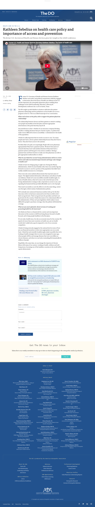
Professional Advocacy (47, 470)
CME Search (47, 479)
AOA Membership (23, 468)
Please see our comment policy (26, 307)
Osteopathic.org (78, 12)
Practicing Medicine (72, 466)
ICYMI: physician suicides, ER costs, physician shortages (50, 292)
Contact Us (8, 11)
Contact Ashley (7, 103)
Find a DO (23, 466)
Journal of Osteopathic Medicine (72, 483)
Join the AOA (86, 12)
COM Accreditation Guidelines (23, 481)
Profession (52, 20)
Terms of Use (18, 504)
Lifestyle (68, 20)
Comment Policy (6, 504)
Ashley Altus (8, 100)
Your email (22, 328)
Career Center (72, 468)
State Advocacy (47, 468)
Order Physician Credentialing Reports (72, 475)
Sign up (66, 356)
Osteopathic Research (72, 481)
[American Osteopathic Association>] (91, 12)
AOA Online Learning (47, 477)
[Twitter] (7, 109)
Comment (20, 309)
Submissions (14, 11)
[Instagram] (91, 504)
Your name (21, 322)
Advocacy (60, 20)
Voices (26, 20)
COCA (23, 479)
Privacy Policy (26, 504)
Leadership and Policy (23, 470)
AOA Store (23, 472)
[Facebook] (4, 109)
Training (44, 20)
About (3, 11)
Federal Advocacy (47, 466)
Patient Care (35, 20)
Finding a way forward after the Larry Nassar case (28, 291)
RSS (13, 504)
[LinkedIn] (11, 109)
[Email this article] (14, 109)
